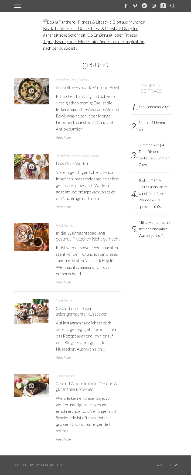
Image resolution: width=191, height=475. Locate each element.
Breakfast (62, 80)
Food (73, 80)
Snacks (84, 80)
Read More (63, 137)
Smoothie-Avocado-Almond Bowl (87, 87)
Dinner (75, 156)
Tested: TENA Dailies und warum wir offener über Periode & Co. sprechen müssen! (153, 193)
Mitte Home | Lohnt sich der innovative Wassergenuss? (155, 229)
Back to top (164, 465)
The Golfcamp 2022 (154, 106)
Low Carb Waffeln (72, 163)
